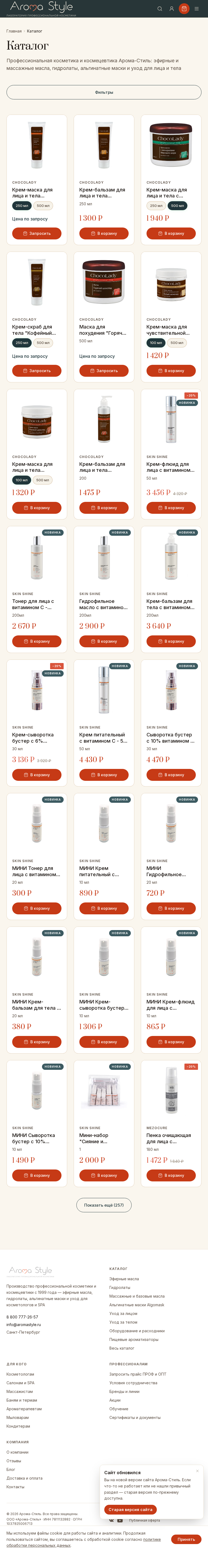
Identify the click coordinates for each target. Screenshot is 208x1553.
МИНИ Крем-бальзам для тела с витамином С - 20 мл (36, 1005)
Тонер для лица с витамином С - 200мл (33, 604)
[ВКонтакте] (111, 1520)
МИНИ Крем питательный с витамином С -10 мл (103, 871)
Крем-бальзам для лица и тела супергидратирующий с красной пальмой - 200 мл (104, 467)
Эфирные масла (124, 1278)
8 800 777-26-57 (22, 1317)
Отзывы (13, 1460)
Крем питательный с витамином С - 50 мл (102, 738)
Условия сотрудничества (133, 1382)
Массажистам (19, 1391)
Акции (115, 1400)
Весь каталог (121, 1348)
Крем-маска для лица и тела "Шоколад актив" (33, 193)
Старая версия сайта (130, 1509)
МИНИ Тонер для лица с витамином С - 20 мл (36, 871)
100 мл (156, 342)
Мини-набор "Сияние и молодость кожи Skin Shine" (99, 1138)
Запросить (40, 233)
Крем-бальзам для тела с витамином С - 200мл (171, 604)
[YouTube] (120, 1520)
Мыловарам (17, 1417)
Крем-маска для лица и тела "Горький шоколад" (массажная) (35, 467)
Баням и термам (21, 1400)
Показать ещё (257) (104, 1205)
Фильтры (104, 92)
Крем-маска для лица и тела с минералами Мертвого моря (167, 193)
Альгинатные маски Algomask (136, 1304)
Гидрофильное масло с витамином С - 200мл (103, 604)
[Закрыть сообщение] (197, 1471)
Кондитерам (18, 1426)
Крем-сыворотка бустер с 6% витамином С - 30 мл (33, 738)
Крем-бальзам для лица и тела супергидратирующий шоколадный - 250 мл (104, 193)
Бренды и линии (124, 1391)
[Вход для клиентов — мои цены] (172, 9)
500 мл (43, 205)
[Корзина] (184, 8)
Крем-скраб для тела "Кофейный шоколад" (32, 330)
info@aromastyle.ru (23, 1324)
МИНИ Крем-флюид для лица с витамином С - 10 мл (170, 1005)
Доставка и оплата (24, 1478)
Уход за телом (123, 1322)
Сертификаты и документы (135, 1417)
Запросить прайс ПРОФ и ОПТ (138, 1374)
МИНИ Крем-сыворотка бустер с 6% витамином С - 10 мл (104, 1005)
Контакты (15, 1486)
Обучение (118, 1408)
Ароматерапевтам (24, 1408)
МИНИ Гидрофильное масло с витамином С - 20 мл (170, 871)
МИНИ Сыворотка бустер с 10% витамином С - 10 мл (33, 1138)
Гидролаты (119, 1287)
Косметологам (20, 1374)
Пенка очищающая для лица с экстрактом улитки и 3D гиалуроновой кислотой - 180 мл (170, 1138)
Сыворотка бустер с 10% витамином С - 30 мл (170, 738)
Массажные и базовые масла (137, 1296)
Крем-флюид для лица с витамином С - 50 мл (171, 467)
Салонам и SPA (20, 1382)
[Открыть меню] (197, 9)
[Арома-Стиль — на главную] (41, 9)
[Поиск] (160, 9)
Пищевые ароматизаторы (133, 1339)
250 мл (22, 205)
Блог (10, 1469)
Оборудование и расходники (137, 1330)
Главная (14, 31)
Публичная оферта (144, 1520)
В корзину (107, 233)
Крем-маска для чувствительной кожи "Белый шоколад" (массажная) (167, 330)
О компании (17, 1452)
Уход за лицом (123, 1313)
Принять (186, 1539)
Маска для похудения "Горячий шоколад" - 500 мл (103, 330)
